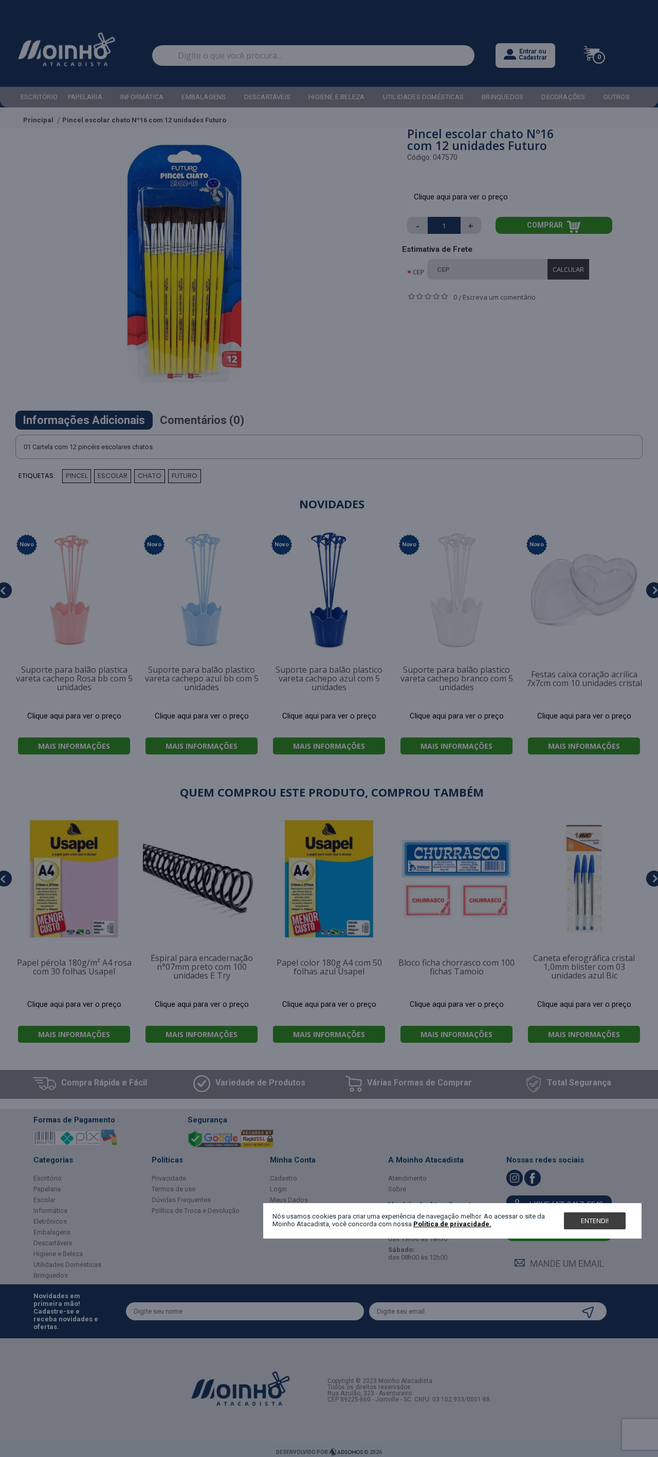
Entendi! (595, 1220)
